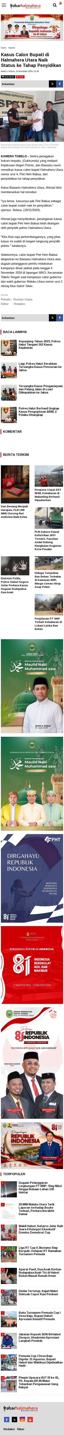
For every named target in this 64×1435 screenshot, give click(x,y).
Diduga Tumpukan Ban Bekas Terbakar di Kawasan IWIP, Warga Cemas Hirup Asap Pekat (48, 579)
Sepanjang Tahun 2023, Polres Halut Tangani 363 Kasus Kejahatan (39, 344)
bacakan (9, 76)
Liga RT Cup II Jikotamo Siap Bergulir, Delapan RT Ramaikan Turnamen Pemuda (40, 1251)
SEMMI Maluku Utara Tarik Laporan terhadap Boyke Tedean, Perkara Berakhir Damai (36, 1209)
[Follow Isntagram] (22, 1419)
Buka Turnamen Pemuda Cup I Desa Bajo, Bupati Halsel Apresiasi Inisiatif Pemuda (40, 1316)
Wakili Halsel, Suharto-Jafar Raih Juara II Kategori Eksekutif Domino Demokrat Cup (41, 1229)
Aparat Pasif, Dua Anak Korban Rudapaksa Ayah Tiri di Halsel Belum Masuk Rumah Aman (40, 1272)
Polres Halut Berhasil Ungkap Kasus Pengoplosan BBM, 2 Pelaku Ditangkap (39, 411)
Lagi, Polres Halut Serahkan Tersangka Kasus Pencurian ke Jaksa (40, 367)
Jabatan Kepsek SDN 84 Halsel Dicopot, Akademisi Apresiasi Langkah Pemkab (40, 1337)
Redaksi (9, 1429)
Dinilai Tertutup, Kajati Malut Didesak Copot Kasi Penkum (38, 1293)
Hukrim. (11, 48)
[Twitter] (52, 84)
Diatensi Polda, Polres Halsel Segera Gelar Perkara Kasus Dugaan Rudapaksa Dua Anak (14, 585)
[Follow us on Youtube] (30, 1419)
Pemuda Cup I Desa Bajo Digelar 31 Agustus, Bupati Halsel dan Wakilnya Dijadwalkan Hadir (41, 1360)
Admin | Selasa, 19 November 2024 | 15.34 (20, 71)
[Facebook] (59, 84)
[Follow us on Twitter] (14, 1419)
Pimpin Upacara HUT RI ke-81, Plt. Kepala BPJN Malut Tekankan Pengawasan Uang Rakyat (39, 1382)
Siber (21, 1429)
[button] (60, 2)
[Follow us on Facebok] (7, 1419)
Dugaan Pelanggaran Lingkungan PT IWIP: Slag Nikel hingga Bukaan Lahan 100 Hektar (40, 1187)
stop (20, 76)
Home (3, 48)
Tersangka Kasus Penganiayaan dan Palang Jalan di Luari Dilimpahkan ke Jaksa (41, 389)
